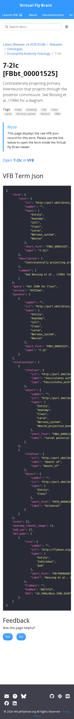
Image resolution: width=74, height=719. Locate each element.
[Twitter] (23, 696)
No (21, 637)
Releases (56, 44)
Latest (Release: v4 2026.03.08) (24, 44)
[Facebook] (6, 703)
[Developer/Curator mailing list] (68, 696)
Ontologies (15, 49)
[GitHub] (52, 696)
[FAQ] (15, 696)
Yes (7, 637)
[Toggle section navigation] (66, 26)
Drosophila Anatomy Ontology (28, 53)
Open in (18, 160)
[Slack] (60, 696)
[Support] (6, 696)
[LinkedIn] (15, 703)
